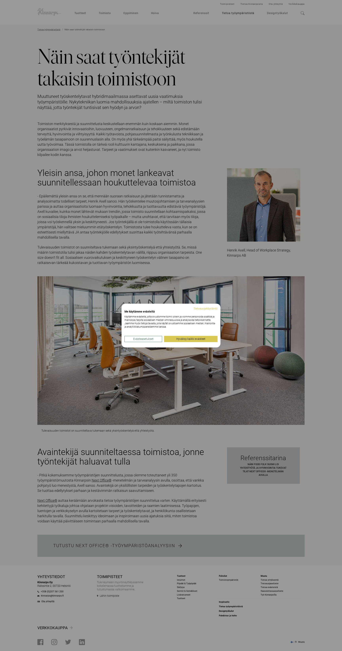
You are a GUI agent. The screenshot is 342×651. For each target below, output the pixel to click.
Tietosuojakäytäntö (206, 308)
